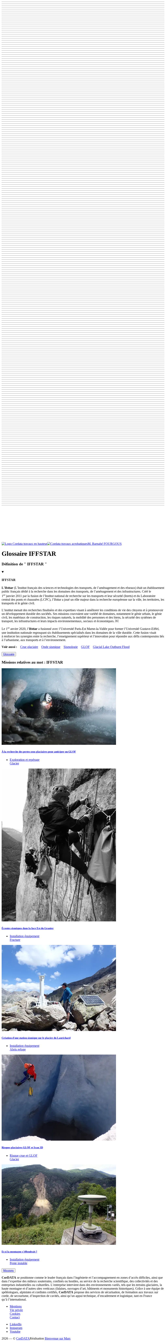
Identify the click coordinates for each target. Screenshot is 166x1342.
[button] (83, 524)
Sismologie (71, 647)
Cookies (15, 1313)
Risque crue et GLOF (23, 1155)
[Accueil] (45, 543)
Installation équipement (24, 936)
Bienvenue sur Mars (57, 1338)
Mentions (16, 1306)
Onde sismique (50, 647)
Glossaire (8, 654)
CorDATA (23, 1338)
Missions (8, 1270)
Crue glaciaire (29, 647)
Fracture (15, 939)
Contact (15, 1317)
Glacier (14, 763)
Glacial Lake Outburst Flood (111, 647)
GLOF (85, 647)
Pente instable (18, 1263)
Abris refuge (18, 1049)
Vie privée (16, 1310)
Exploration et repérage (24, 759)
